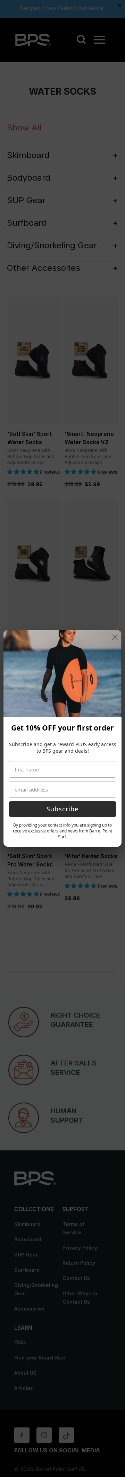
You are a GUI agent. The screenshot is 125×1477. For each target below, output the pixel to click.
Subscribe (62, 809)
